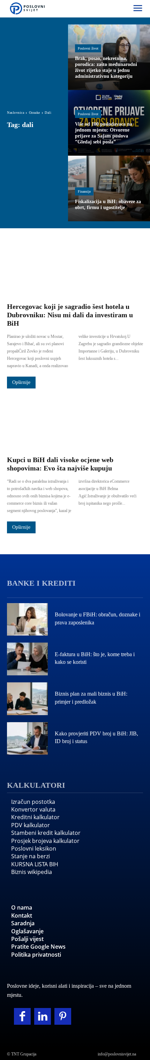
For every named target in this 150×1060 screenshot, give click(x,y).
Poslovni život (88, 48)
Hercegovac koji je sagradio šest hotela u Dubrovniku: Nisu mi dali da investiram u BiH (70, 315)
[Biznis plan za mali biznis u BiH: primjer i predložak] (27, 698)
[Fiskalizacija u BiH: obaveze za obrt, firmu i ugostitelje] (109, 188)
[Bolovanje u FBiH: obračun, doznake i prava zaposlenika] (27, 619)
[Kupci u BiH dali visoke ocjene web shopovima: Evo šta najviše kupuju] (75, 422)
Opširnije (21, 382)
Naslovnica (15, 112)
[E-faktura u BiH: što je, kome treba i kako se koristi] (27, 659)
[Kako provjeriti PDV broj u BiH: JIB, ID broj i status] (27, 738)
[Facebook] (22, 1016)
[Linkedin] (42, 1016)
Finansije (84, 191)
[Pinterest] (62, 1016)
